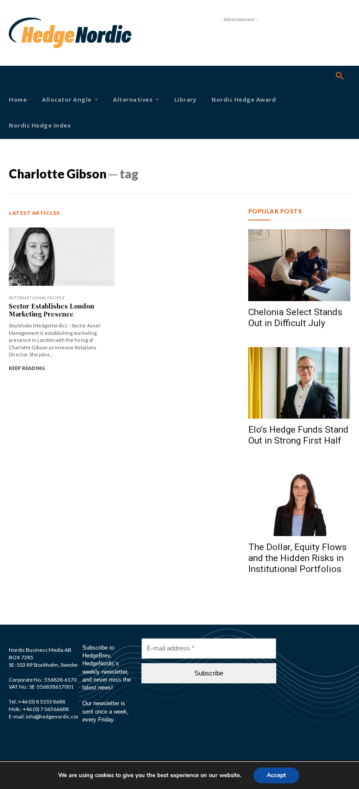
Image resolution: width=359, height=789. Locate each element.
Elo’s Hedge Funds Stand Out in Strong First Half (298, 435)
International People (37, 297)
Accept (276, 775)
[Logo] (22, 33)
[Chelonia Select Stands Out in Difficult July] (299, 265)
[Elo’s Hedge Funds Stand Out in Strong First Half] (299, 383)
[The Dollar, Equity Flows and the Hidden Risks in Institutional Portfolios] (299, 500)
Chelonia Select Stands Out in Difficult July (295, 317)
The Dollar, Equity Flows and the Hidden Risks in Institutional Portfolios (297, 558)
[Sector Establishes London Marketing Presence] (61, 256)
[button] (339, 76)
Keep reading (27, 368)
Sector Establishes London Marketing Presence (51, 310)
